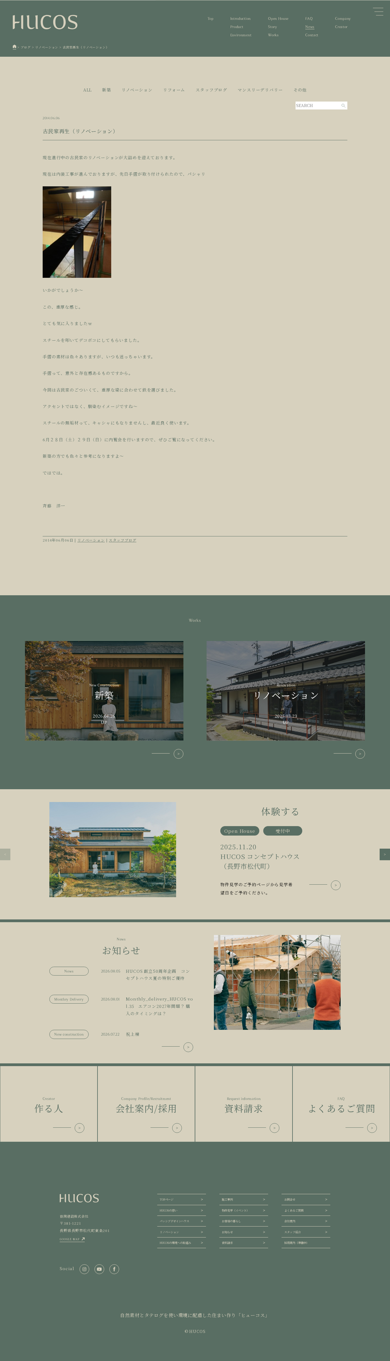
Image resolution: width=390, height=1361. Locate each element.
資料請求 (227, 1243)
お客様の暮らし (231, 1221)
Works (273, 35)
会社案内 (289, 1221)
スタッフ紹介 (292, 1232)
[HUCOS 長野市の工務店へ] (14, 47)
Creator (341, 26)
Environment (240, 35)
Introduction (240, 18)
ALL (87, 90)
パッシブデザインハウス (174, 1221)
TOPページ (166, 1199)
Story (272, 26)
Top (210, 18)
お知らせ (227, 1232)
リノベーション (137, 90)
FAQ (309, 18)
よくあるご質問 (293, 1210)
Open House (278, 18)
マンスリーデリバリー (260, 90)
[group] (195, 849)
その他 (300, 90)
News (309, 26)
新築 (106, 90)
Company (343, 18)
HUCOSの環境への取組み (175, 1243)
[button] (5, 854)
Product (236, 26)
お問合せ (289, 1199)
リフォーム (174, 90)
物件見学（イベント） (235, 1210)
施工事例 (227, 1199)
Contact (311, 35)
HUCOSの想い (168, 1210)
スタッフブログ (211, 90)
